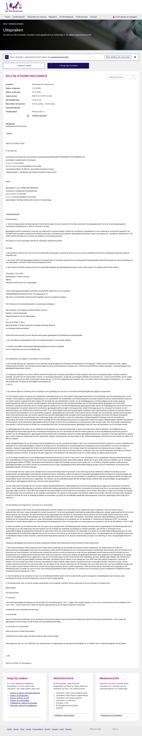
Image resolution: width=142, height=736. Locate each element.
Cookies (28, 729)
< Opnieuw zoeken (23, 66)
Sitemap (16, 729)
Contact (93, 17)
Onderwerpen (19, 17)
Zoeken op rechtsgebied (19, 700)
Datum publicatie (13, 92)
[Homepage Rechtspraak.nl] (13, 6)
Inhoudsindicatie (13, 108)
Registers (53, 17)
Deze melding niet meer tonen (118, 57)
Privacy (22, 729)
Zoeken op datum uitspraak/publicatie (25, 693)
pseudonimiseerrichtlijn (59, 57)
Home (7, 17)
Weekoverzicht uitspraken (111, 715)
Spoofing (47, 729)
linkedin (131, 729)
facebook (123, 729)
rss (103, 729)
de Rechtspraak (66, 17)
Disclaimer (68, 729)
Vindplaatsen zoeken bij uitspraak (23, 703)
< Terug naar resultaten (68, 66)
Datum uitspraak (13, 88)
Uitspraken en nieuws (36, 17)
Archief (61, 729)
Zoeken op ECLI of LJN (19, 698)
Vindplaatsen (11, 112)
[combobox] (121, 77)
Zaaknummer (11, 96)
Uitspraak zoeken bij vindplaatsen (23, 705)
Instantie (9, 84)
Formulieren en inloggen (126, 17)
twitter (120, 729)
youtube (134, 729)
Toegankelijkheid (37, 729)
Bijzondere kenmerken (15, 104)
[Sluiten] (135, 57)
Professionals (82, 17)
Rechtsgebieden (13, 100)
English (9, 729)
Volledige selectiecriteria (64, 715)
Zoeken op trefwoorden (19, 695)
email (107, 729)
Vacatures (55, 729)
